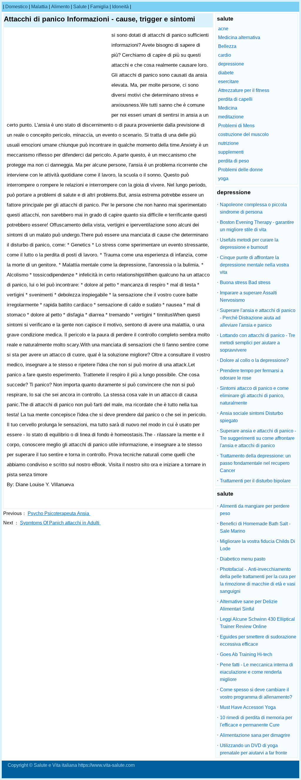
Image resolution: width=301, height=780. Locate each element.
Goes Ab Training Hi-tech (246, 654)
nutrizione (228, 143)
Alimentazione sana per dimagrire (255, 735)
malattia (39, 6)
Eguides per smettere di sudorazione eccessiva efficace (258, 640)
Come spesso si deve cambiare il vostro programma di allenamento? (256, 693)
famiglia (99, 6)
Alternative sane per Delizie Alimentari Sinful (248, 605)
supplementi (231, 152)
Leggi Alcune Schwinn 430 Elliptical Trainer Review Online (257, 623)
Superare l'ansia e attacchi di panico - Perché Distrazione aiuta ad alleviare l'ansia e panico (257, 318)
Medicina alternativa (239, 37)
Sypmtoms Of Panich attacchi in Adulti (60, 522)
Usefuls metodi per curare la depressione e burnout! (249, 243)
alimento (60, 6)
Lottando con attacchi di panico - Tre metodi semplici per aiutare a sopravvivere (257, 343)
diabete (226, 72)
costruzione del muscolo (243, 134)
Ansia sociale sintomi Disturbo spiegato (251, 417)
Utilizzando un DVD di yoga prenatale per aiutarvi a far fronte (253, 749)
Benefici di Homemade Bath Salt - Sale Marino (255, 527)
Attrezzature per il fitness (243, 90)
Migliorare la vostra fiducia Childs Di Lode (257, 545)
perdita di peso (233, 160)
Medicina (227, 107)
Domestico (16, 6)
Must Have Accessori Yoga (248, 707)
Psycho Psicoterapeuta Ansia (59, 513)
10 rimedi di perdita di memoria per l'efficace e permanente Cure (256, 721)
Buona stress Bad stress (245, 282)
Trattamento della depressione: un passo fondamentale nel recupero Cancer (255, 463)
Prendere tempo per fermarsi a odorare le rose (251, 374)
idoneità (120, 6)
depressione (231, 63)
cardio (224, 55)
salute (80, 6)
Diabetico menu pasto (242, 558)
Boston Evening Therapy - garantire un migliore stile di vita (257, 226)
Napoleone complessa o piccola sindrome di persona (253, 208)
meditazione (231, 116)
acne (223, 28)
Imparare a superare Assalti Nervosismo (248, 296)
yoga (223, 178)
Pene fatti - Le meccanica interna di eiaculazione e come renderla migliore (256, 672)
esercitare (228, 81)
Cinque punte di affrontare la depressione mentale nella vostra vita (254, 265)
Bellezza (227, 46)
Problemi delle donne (240, 169)
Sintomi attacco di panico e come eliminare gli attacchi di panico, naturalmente (254, 395)
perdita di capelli (235, 99)
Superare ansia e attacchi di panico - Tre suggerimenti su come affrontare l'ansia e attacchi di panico (258, 438)
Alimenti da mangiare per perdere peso (255, 510)
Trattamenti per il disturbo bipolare (255, 480)
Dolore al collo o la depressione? (254, 360)
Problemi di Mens (236, 125)
